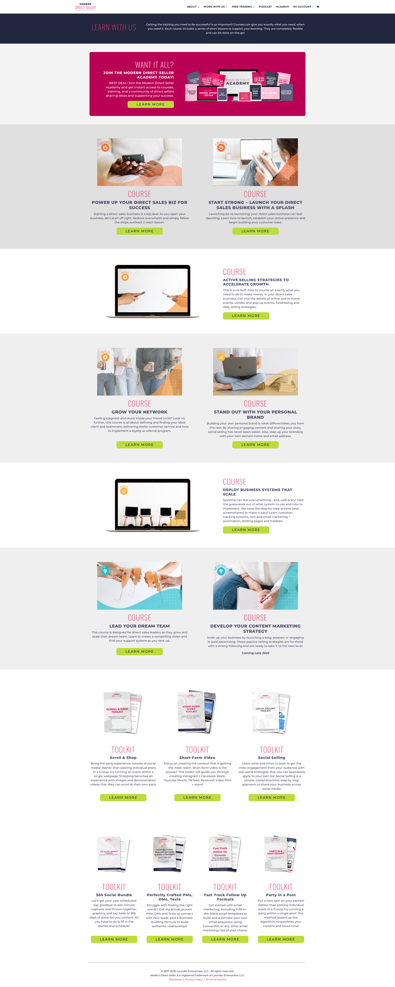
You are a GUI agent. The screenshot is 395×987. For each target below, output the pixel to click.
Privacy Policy (194, 979)
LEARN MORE (151, 104)
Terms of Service (216, 979)
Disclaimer (175, 979)
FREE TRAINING (242, 6)
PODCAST (265, 6)
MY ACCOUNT (302, 6)
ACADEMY (282, 6)
